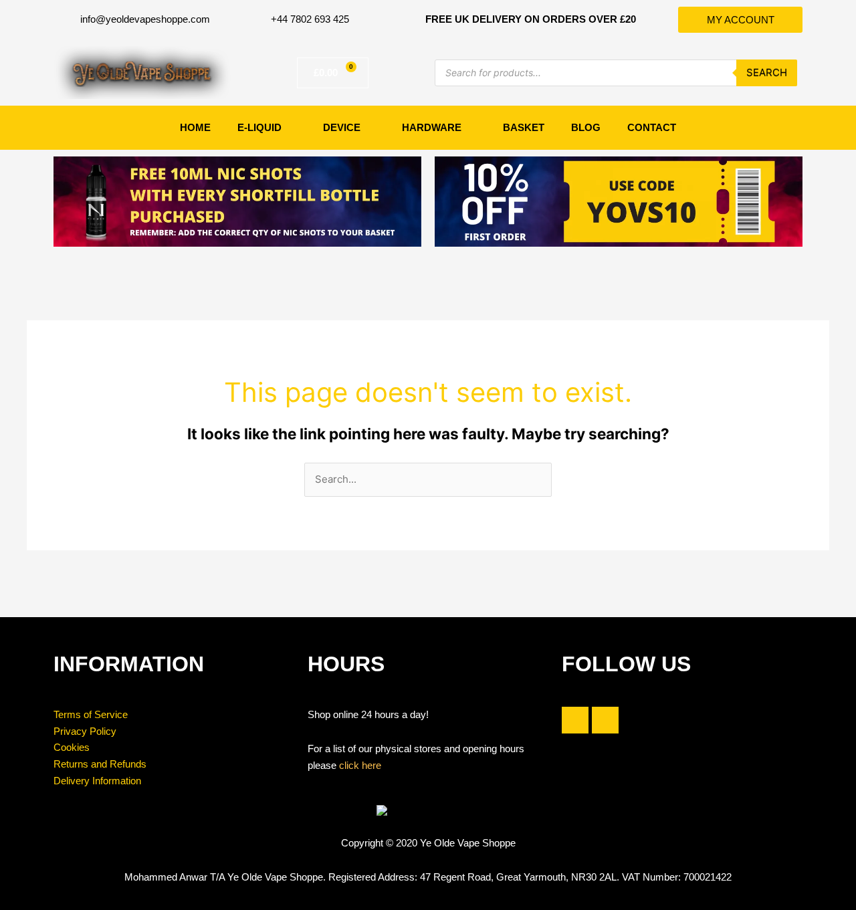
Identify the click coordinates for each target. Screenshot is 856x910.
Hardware (431, 127)
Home (195, 127)
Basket (523, 127)
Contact (651, 127)
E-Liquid (259, 127)
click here (360, 765)
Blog (586, 127)
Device (341, 127)
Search (766, 72)
